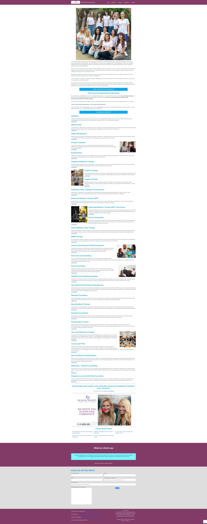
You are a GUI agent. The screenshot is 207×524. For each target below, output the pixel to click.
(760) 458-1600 (88, 511)
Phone (105, 473)
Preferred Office (74, 482)
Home (108, 2)
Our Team (113, 2)
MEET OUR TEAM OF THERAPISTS (103, 89)
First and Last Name (75, 473)
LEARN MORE (74, 121)
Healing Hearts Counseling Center (88, 2)
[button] (115, 2)
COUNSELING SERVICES (103, 112)
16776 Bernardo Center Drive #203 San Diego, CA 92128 (93, 517)
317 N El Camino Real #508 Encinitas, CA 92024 (88, 514)
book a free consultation (109, 391)
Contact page (86, 107)
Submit (117, 488)
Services (120, 2)
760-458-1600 (100, 107)
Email (72, 477)
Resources (126, 2)
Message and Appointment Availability (78, 487)
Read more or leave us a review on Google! (103, 463)
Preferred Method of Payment (110, 477)
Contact (133, 2)
